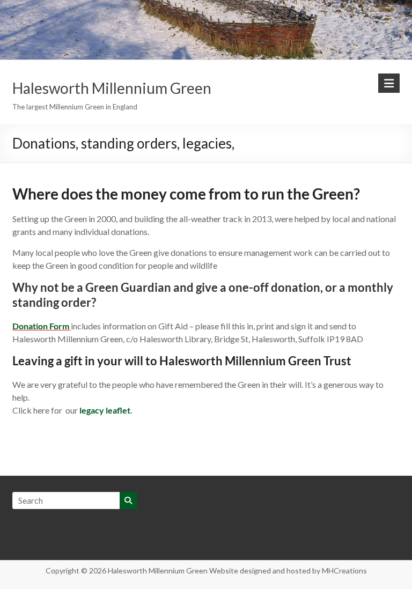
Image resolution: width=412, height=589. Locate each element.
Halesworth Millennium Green (111, 88)
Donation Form (40, 326)
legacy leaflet (104, 410)
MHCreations (344, 570)
